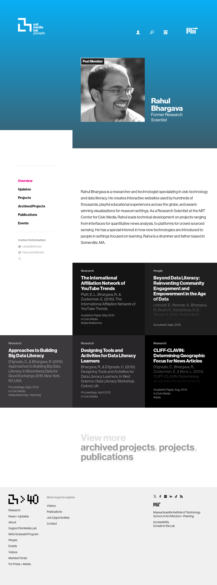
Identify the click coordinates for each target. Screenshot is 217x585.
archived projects (118, 447)
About (12, 522)
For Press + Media (19, 564)
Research (14, 510)
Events (23, 223)
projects (177, 447)
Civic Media (90, 319)
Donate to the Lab (164, 526)
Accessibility (161, 522)
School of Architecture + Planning (173, 516)
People (12, 540)
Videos (12, 552)
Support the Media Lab (22, 528)
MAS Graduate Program (23, 534)
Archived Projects (31, 206)
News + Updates (18, 516)
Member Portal (17, 558)
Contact (52, 523)
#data (84, 323)
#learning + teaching (28, 395)
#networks (95, 323)
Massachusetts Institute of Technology (176, 512)
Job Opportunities (58, 517)
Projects (24, 198)
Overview (25, 181)
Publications (27, 215)
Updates (24, 189)
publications (107, 457)
